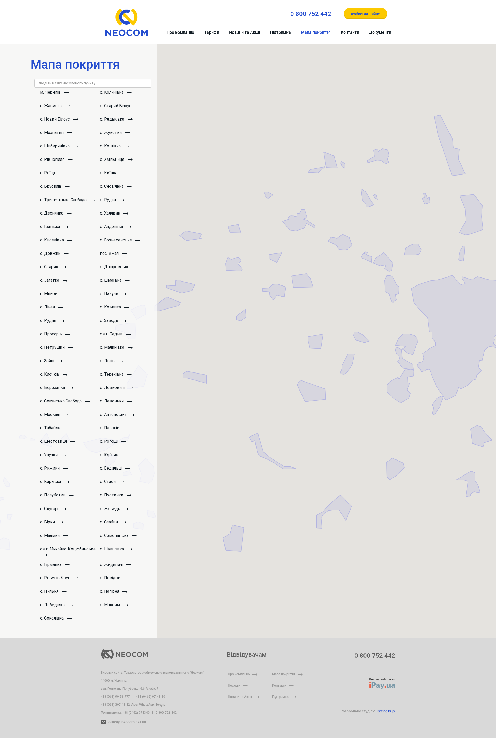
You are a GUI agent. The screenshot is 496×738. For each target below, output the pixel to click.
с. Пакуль (109, 293)
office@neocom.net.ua (127, 721)
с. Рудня (48, 320)
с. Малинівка (112, 347)
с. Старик (49, 266)
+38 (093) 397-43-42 (115, 704)
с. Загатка (50, 280)
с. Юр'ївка (110, 454)
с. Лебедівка (53, 604)
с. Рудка (108, 199)
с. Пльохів (110, 427)
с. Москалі (50, 414)
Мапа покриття (316, 32)
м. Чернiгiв (51, 92)
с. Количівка (112, 92)
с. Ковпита (111, 307)
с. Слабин (109, 522)
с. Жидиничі (112, 564)
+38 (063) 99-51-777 (115, 696)
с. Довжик (50, 253)
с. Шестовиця (54, 441)
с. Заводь (109, 320)
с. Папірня (110, 591)
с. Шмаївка (111, 280)
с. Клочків (50, 374)
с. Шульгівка (112, 548)
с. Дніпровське (115, 266)
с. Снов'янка (112, 186)
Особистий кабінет (366, 13)
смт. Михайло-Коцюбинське (68, 548)
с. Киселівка (52, 239)
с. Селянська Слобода (61, 401)
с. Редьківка (112, 119)
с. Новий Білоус (55, 119)
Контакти (350, 32)
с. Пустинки (112, 495)
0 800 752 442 (374, 655)
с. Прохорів (51, 333)
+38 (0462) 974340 (136, 712)
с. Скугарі (49, 508)
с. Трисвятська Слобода (64, 199)
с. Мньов (49, 293)
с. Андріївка (112, 226)
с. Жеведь (110, 508)
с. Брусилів (51, 186)
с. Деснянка (52, 213)
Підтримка (280, 32)
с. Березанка (53, 387)
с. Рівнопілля (52, 159)
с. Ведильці (111, 468)
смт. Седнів (112, 333)
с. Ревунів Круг (55, 577)
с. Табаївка (51, 427)
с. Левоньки (112, 401)
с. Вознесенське (116, 239)
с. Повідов (110, 577)
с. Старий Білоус (116, 105)
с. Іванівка (50, 226)
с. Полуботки (53, 495)
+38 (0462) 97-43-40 (150, 696)
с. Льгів (108, 360)
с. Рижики (50, 468)
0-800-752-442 (166, 712)
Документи (380, 32)
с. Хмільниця (112, 159)
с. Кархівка (51, 481)
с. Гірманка (51, 564)
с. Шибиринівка (55, 146)
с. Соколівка (52, 618)
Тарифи (211, 32)
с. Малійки (50, 535)
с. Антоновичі (113, 414)
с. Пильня (49, 591)
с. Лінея (48, 307)
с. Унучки (49, 454)
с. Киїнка (109, 172)
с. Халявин (110, 213)
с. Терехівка (112, 374)
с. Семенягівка (114, 535)
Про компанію (180, 32)
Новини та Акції (244, 32)
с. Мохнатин (52, 132)
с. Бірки (48, 522)
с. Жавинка (51, 105)
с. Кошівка (111, 146)
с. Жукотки (111, 132)
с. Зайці (47, 360)
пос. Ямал (110, 253)
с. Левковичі (113, 387)
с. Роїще (48, 172)
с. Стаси (108, 481)
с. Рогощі (109, 441)
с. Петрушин (53, 347)
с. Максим (110, 604)
